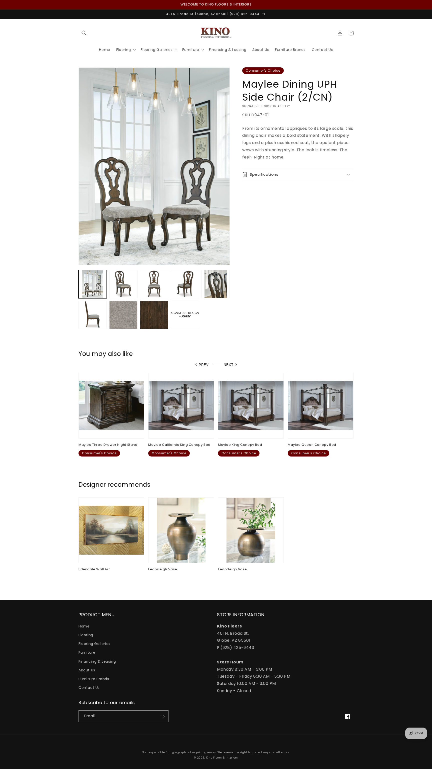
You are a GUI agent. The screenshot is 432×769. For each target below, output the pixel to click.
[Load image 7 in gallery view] (123, 315)
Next (229, 365)
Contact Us (89, 687)
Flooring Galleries (94, 643)
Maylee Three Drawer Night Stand (108, 445)
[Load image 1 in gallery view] (92, 284)
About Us (86, 670)
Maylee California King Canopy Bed (179, 445)
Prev (204, 365)
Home (84, 626)
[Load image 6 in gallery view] (92, 315)
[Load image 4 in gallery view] (185, 284)
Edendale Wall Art (94, 569)
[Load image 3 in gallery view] (154, 284)
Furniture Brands (93, 678)
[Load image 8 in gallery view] (154, 315)
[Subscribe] (162, 716)
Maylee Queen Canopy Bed (312, 445)
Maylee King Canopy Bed (240, 445)
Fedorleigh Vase (162, 569)
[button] (84, 32)
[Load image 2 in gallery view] (123, 284)
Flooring (85, 634)
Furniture (86, 652)
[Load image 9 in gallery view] (185, 315)
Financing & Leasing (97, 661)
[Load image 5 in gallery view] (216, 284)
